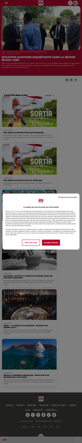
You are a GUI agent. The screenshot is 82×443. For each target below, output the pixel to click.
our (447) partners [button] (15, 211)
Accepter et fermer (51, 242)
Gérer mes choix (31, 242)
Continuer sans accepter (67, 197)
